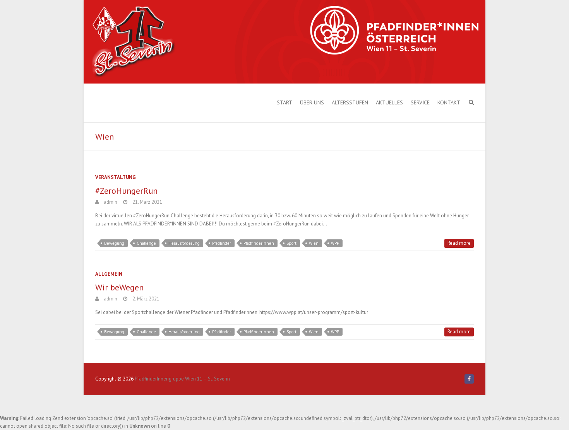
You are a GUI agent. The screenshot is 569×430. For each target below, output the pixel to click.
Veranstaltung (115, 177)
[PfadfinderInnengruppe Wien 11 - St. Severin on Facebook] (469, 379)
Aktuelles (389, 102)
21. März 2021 (146, 202)
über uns (312, 102)
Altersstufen (350, 102)
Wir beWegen (119, 287)
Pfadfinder (221, 243)
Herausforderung (184, 243)
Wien (314, 243)
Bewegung (114, 243)
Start (284, 102)
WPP (335, 243)
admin (110, 202)
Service (420, 102)
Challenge (146, 243)
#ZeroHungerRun (126, 190)
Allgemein (108, 274)
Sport (291, 243)
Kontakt (448, 102)
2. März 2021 (145, 298)
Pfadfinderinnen (258, 243)
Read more (459, 243)
